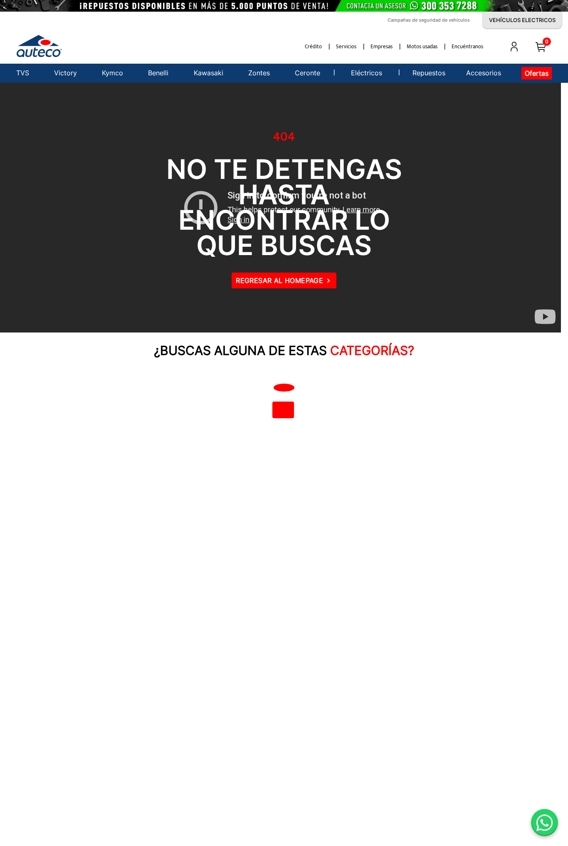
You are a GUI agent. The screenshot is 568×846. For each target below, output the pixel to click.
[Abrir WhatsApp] (544, 822)
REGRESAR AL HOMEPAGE (279, 280)
